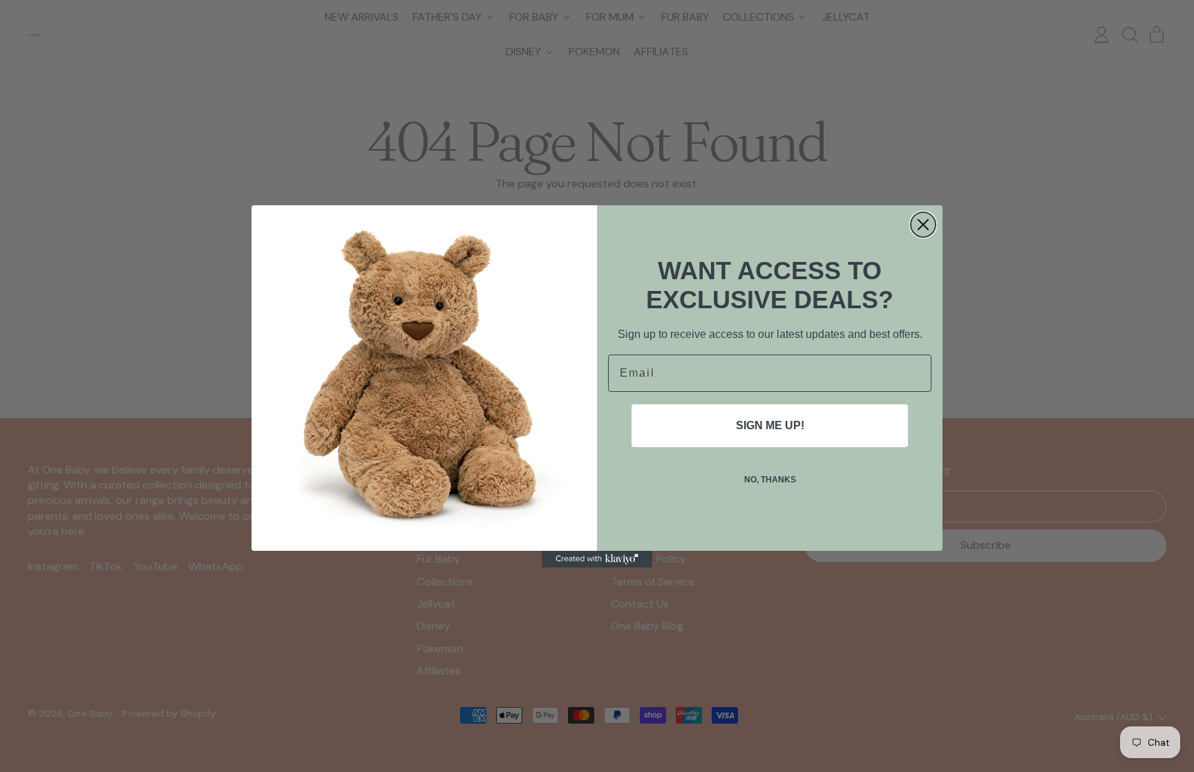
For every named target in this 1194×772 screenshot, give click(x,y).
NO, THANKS (770, 479)
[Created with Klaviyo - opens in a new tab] (597, 559)
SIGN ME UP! (770, 425)
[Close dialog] (923, 224)
